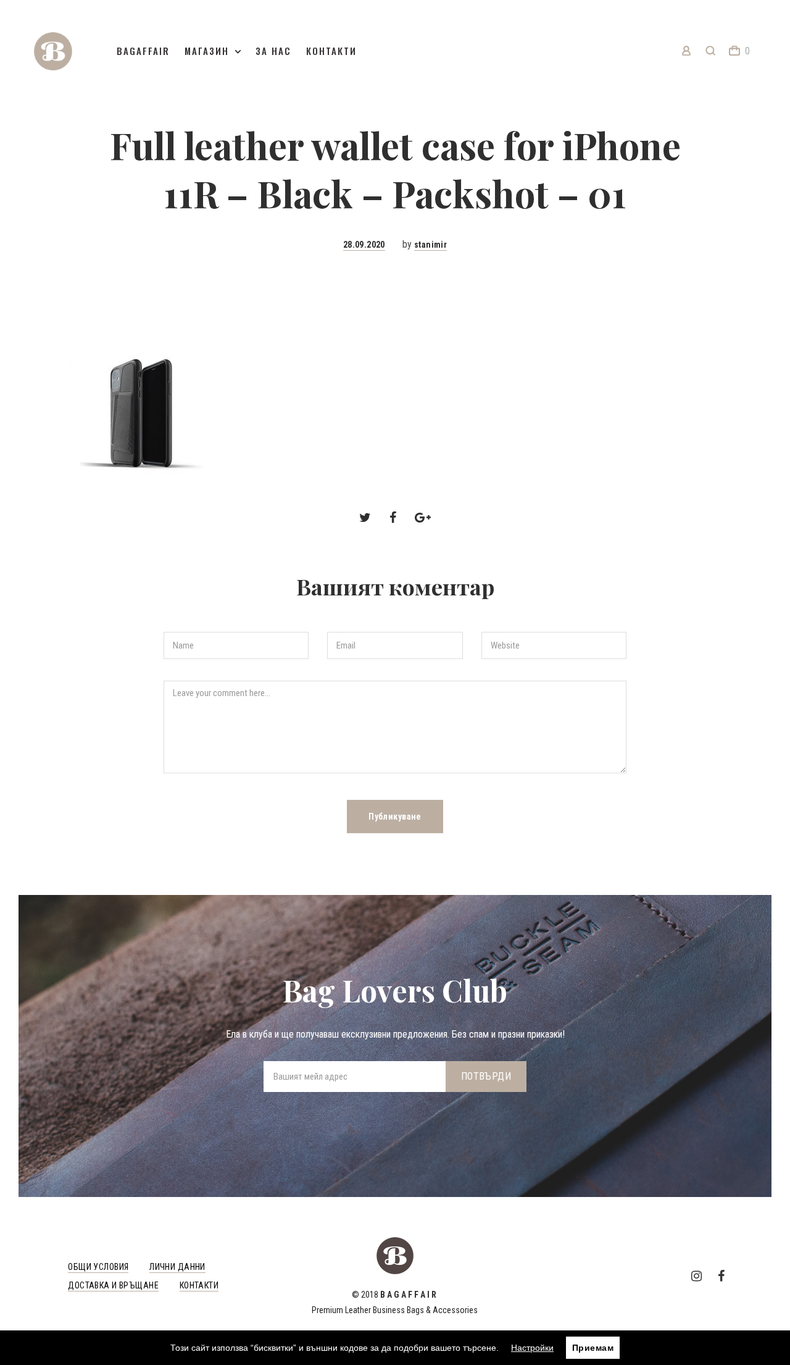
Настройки (532, 1348)
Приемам (592, 1348)
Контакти (331, 50)
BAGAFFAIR (143, 50)
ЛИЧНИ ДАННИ (177, 1267)
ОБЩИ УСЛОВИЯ (98, 1267)
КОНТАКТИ (199, 1285)
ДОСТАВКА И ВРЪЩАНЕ (113, 1285)
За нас (273, 50)
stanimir (430, 245)
